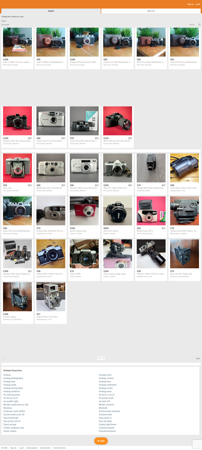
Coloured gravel (106, 428)
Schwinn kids (105, 414)
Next (198, 358)
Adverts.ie (12, 4)
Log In (198, 4)
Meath (147, 191)
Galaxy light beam (107, 424)
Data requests (32, 448)
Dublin (49, 234)
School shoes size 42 (13, 414)
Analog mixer (105, 391)
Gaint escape (9, 424)
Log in (21, 448)
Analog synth (9, 385)
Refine (192, 25)
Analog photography (13, 378)
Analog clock (105, 375)
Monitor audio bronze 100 (15, 404)
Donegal (14, 65)
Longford (183, 234)
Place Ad (150, 11)
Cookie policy (45, 448)
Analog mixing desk (13, 388)
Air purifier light (10, 401)
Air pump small (106, 398)
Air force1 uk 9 (10, 398)
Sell (102, 441)
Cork (183, 191)
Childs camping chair (13, 428)
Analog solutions (11, 391)
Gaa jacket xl (105, 418)
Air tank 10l (104, 401)
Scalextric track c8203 (14, 411)
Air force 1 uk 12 (107, 395)
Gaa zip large (105, 421)
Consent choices (59, 448)
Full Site (4, 448)
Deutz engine (9, 431)
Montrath (103, 408)
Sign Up (190, 4)
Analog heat (105, 381)
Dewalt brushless (107, 431)
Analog (6, 375)
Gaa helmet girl (10, 418)
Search (51, 11)
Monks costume (106, 404)
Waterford (185, 277)
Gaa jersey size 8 (11, 421)
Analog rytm (9, 381)
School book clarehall (109, 411)
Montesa (7, 408)
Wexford (16, 144)
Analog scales (106, 388)
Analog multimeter (108, 385)
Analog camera (106, 378)
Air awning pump (11, 395)
